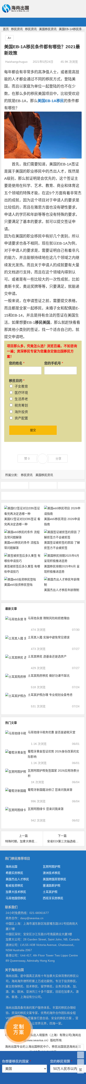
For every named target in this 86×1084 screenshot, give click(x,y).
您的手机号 (53, 363)
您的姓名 (16, 363)
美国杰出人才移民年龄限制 (61, 590)
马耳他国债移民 (16, 898)
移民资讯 (17, 29)
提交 (33, 430)
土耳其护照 (50, 891)
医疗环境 (21, 393)
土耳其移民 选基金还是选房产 (47, 656)
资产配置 (21, 418)
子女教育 (21, 386)
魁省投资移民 (14, 885)
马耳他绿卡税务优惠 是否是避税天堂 (51, 732)
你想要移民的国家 (16, 1061)
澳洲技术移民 (51, 873)
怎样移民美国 (43, 485)
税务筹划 (21, 405)
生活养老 (21, 399)
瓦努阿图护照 (51, 866)
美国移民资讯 (48, 29)
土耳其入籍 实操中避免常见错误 (49, 637)
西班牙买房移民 (53, 898)
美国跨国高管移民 (54, 879)
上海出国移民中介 (37, 1046)
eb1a (14, 485)
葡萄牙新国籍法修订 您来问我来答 (50, 789)
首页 (6, 29)
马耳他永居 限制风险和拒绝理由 (49, 618)
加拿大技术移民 (16, 891)
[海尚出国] (15, 11)
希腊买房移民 (14, 873)
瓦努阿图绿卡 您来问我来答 (46, 809)
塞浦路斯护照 (51, 885)
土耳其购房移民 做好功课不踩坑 (49, 675)
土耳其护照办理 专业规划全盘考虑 (50, 694)
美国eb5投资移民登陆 (18, 584)
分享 (58, 458)
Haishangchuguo (16, 61)
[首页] (80, 1047)
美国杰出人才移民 (17, 879)
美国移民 (71, 485)
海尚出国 (11, 866)
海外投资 (21, 412)
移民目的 (16, 381)
